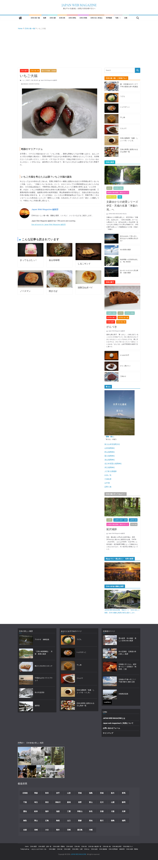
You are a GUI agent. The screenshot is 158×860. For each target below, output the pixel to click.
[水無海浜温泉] (110, 694)
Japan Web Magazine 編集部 (48, 80)
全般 (125, 18)
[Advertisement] (79, 46)
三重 (69, 811)
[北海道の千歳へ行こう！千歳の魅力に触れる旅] (110, 681)
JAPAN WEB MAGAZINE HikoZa (117, 213)
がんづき (111, 326)
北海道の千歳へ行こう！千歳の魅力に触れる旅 (127, 680)
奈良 (91, 811)
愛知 (25, 811)
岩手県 (120, 313)
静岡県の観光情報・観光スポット (117, 192)
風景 (44, 18)
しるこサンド (84, 263)
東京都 (36, 80)
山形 (69, 793)
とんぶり (123, 128)
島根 (58, 821)
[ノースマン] (30, 272)
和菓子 (28, 80)
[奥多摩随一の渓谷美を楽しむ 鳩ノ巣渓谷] (111, 261)
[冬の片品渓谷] (26, 693)
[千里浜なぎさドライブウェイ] (26, 680)
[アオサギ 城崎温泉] (26, 640)
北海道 (25, 793)
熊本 (58, 830)
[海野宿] (26, 706)
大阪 (112, 811)
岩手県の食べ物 (123, 317)
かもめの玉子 (124, 355)
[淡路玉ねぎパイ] (88, 272)
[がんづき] (122, 297)
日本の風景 (33, 846)
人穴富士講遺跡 (110, 471)
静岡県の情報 (118, 188)
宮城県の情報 (111, 313)
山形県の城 (133, 520)
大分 (47, 830)
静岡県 (109, 188)
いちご (23, 80)
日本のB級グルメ (128, 846)
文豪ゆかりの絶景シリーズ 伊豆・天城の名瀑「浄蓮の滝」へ (122, 205)
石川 (102, 802)
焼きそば (53, 291)
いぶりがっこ (125, 107)
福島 (91, 793)
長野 (80, 802)
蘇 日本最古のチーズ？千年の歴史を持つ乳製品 (129, 85)
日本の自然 (69, 846)
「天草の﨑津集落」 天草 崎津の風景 (43, 653)
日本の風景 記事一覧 (44, 846)
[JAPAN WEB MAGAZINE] (20, 18)
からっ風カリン (125, 366)
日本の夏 (53, 18)
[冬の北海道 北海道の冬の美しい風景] (110, 653)
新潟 (69, 802)
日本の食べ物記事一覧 (94, 846)
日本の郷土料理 (116, 846)
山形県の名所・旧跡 (120, 520)
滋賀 (58, 811)
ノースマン (25, 291)
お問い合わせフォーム (111, 728)
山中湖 (107, 483)
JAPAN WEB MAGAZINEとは (114, 718)
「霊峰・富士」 (109, 436)
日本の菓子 (24, 70)
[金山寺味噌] (59, 244)
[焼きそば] (59, 272)
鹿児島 (79, 830)
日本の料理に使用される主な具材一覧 (129, 150)
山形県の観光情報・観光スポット (117, 524)
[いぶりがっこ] (111, 108)
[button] (119, 18)
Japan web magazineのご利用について (118, 723)
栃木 (112, 793)
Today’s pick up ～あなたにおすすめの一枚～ (33, 849)
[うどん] (111, 97)
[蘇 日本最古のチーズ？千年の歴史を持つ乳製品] (111, 87)
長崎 (36, 830)
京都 (102, 811)
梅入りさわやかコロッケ (43, 666)
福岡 (123, 821)
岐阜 (36, 811)
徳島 (112, 821)
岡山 (36, 821)
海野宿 (37, 706)
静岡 (123, 802)
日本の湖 (84, 846)
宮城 (80, 793)
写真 (116, 18)
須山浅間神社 (109, 460)
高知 (91, 821)
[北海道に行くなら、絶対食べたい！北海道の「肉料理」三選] (110, 667)
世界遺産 (109, 18)
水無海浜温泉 (123, 694)
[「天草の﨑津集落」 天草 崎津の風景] (26, 653)
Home (26, 846)
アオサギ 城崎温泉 (42, 639)
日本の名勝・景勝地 (59, 846)
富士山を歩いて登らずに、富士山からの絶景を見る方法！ (129, 238)
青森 (36, 793)
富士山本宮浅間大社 (112, 444)
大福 (32, 80)
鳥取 (25, 821)
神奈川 (58, 802)
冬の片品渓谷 (39, 692)
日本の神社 (72, 18)
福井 (47, 811)
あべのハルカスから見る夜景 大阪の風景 (129, 272)
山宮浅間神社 (109, 448)
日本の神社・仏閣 (77, 849)
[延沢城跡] (122, 507)
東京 (47, 802)
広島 (47, 821)
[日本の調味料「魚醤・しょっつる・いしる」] (111, 141)
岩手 (58, 793)
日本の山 (86, 849)
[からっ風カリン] (111, 366)
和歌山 (79, 811)
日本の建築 (52, 849)
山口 (69, 821)
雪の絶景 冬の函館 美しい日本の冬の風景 (127, 639)
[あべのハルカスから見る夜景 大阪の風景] (111, 272)
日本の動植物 (103, 849)
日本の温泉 (67, 849)
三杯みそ (123, 376)
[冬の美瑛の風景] (111, 250)
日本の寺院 (83, 18)
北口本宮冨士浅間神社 (113, 464)
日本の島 (77, 846)
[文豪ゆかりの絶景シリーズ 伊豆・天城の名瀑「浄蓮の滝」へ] (122, 175)
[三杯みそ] (111, 376)
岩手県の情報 (129, 313)
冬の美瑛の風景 (125, 249)
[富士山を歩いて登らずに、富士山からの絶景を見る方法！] (111, 239)
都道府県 (122, 849)
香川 (102, 821)
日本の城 (134, 524)
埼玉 (36, 802)
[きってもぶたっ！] (30, 244)
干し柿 (122, 117)
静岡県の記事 (111, 197)
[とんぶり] (111, 129)
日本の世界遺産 (113, 849)
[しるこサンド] (88, 244)
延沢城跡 (111, 529)
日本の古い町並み (97, 18)
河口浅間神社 (109, 467)
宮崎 (69, 830)
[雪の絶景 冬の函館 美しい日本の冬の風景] (110, 640)
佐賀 (25, 830)
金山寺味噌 (54, 260)
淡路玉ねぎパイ (85, 287)
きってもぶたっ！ (28, 260)
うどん (122, 96)
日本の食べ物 (35, 18)
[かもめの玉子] (111, 355)
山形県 (109, 520)
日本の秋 (62, 18)
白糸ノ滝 (107, 475)
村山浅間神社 (109, 452)
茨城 (102, 793)
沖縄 (91, 830)
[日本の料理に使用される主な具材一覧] (111, 152)
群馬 (123, 793)
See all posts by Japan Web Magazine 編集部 (48, 225)
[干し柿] (111, 118)
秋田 (47, 793)
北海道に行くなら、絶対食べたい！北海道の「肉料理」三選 (127, 666)
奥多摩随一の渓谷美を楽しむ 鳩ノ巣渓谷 (129, 261)
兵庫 (123, 811)
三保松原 (107, 479)
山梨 (112, 802)
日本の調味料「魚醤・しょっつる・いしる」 (129, 139)
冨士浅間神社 (109, 456)
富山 (91, 802)
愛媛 (80, 821)
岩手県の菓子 (111, 317)
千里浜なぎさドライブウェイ (43, 679)
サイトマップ (108, 733)
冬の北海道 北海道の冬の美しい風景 (127, 653)
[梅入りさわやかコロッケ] (26, 666)
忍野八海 (107, 487)
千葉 (25, 802)
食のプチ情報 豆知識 (49, 70)
